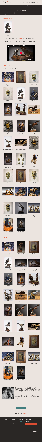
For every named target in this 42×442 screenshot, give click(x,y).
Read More (16, 398)
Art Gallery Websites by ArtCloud (23, 439)
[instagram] (20, 421)
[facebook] (21, 421)
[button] (21, 2)
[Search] (39, 2)
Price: (12, 68)
